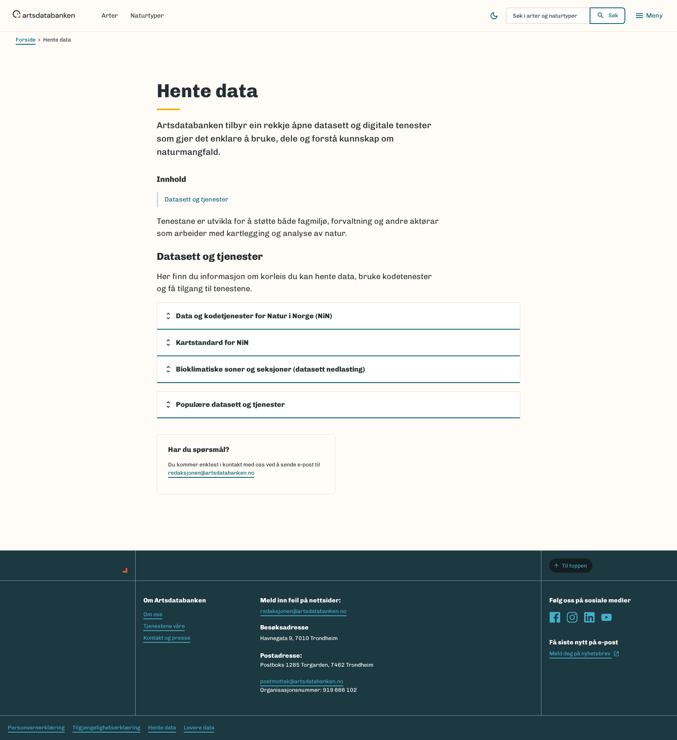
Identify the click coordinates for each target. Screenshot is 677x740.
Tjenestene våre (164, 626)
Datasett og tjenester (196, 199)
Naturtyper (147, 15)
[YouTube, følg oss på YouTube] (606, 617)
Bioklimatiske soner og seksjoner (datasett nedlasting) (270, 369)
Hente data (162, 727)
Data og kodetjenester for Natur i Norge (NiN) (254, 316)
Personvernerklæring (36, 727)
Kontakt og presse (166, 638)
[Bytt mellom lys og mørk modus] (494, 16)
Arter (109, 15)
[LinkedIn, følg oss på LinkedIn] (589, 617)
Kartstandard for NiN (212, 342)
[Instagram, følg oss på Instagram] (572, 617)
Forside (26, 39)
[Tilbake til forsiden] (44, 15)
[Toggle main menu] (648, 15)
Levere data (199, 727)
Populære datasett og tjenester (230, 404)
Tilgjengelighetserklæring (106, 727)
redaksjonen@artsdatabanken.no (211, 473)
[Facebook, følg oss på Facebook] (554, 617)
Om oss (153, 614)
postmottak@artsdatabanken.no (301, 681)
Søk (613, 15)
